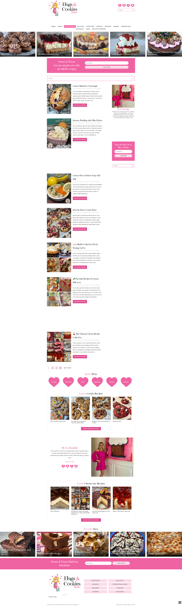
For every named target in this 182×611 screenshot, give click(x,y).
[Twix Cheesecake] (60, 498)
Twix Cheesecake (55, 511)
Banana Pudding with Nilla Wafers (87, 120)
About (121, 604)
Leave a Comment (97, 88)
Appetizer (95, 580)
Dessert (95, 588)
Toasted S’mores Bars (46, 552)
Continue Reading (80, 105)
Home (118, 604)
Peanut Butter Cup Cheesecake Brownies (53, 54)
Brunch (95, 584)
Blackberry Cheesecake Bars (11, 54)
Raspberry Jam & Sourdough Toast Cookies (101, 422)
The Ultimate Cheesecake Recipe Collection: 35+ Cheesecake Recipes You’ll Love (80, 512)
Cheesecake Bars (120, 584)
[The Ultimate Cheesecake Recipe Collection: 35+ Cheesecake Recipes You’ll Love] (80, 498)
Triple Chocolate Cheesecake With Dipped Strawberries (126, 53)
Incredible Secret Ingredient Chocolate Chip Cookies (78, 422)
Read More (69, 461)
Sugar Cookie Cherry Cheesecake (121, 511)
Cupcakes (120, 591)
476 (60, 367)
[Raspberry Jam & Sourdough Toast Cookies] (101, 408)
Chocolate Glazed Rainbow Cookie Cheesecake (101, 511)
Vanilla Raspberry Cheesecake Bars (87, 54)
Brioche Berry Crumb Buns (84, 210)
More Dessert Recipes (91, 428)
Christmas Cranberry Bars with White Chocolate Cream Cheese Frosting (89, 552)
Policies (133, 604)
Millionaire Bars (154, 553)
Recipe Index (127, 604)
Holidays (120, 580)
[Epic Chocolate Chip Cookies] (60, 408)
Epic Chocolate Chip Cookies (58, 421)
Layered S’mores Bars (119, 553)
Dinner (95, 591)
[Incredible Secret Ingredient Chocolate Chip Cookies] (80, 408)
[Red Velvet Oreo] (122, 408)
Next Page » (68, 367)
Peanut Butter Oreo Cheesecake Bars (162, 54)
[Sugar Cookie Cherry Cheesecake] (122, 498)
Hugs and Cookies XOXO (63, 8)
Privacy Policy (53, 597)
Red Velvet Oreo (117, 421)
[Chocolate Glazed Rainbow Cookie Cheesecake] (101, 498)
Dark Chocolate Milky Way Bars (13, 553)
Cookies (120, 588)
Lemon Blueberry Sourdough (85, 86)
